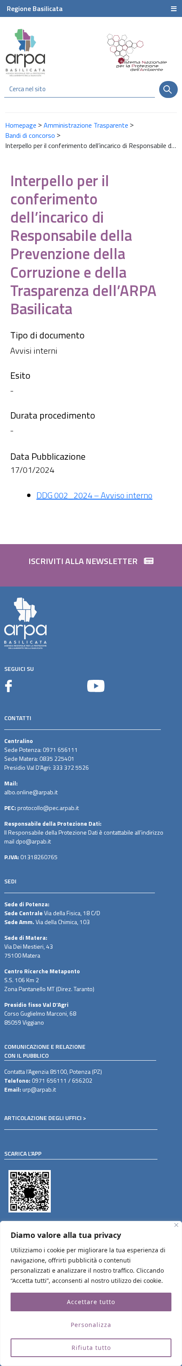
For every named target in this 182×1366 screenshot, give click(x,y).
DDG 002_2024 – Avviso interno (94, 495)
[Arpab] (25, 52)
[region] (91, 1293)
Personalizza (91, 1325)
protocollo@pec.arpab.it (48, 807)
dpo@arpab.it (33, 841)
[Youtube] (96, 686)
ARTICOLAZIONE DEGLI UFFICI (43, 1117)
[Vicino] (176, 1225)
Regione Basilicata (35, 8)
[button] (91, 565)
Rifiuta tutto (91, 1348)
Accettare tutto (91, 1302)
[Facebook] (8, 686)
